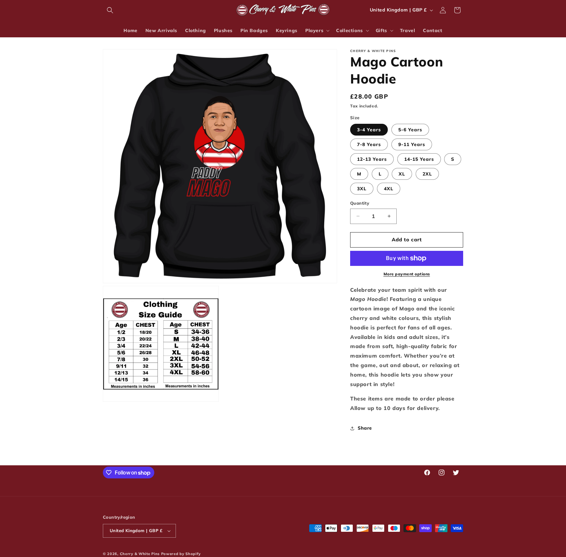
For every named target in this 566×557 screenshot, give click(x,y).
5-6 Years (410, 130)
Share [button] (365, 428)
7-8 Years (369, 144)
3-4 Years (369, 130)
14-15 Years (419, 159)
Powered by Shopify (181, 553)
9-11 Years (411, 144)
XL (402, 174)
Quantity (359, 203)
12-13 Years (372, 159)
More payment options (407, 273)
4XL (388, 189)
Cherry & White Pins (140, 553)
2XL (427, 174)
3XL (362, 189)
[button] (110, 10)
